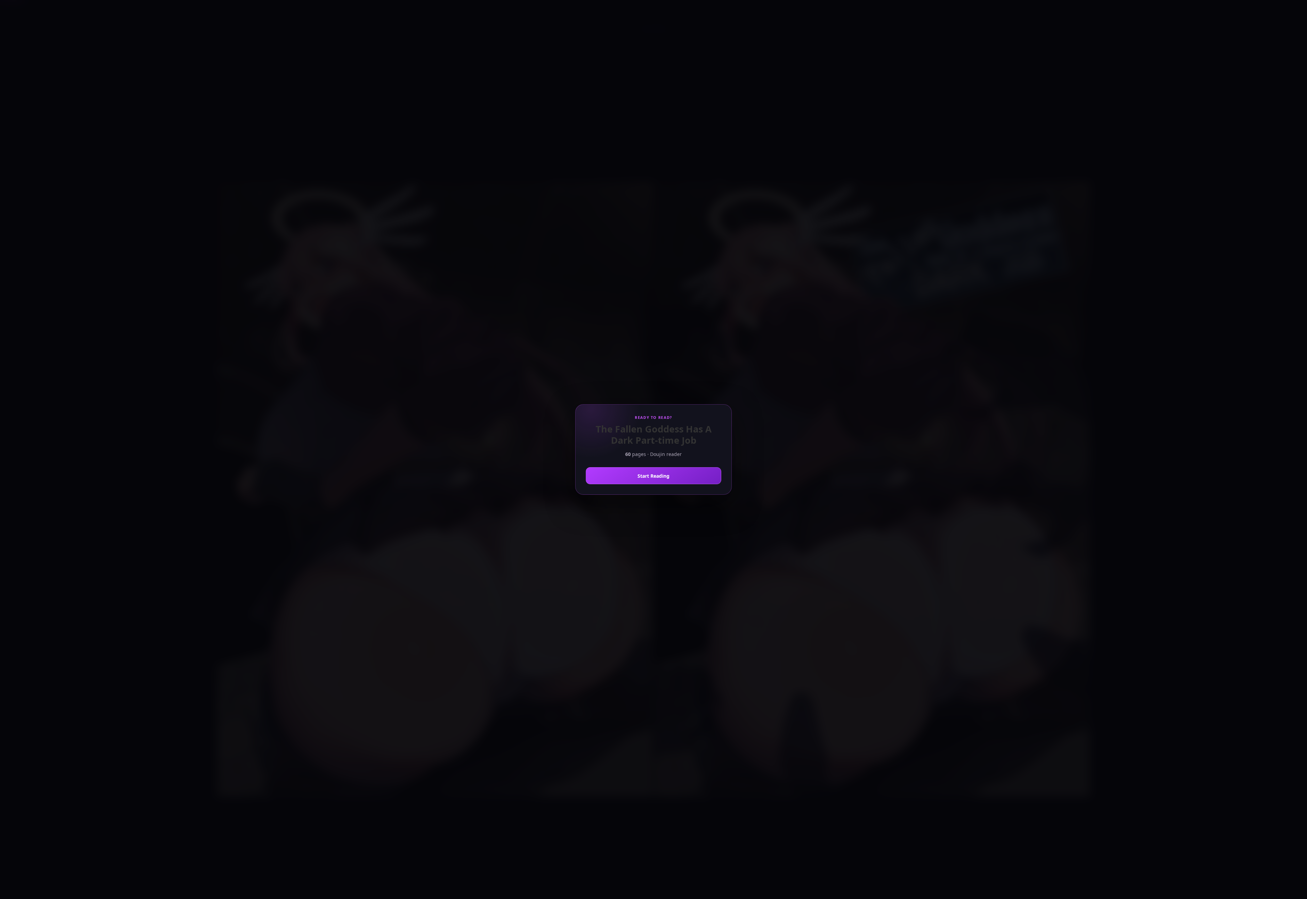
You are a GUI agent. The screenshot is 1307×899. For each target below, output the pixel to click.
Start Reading (653, 476)
